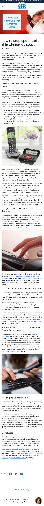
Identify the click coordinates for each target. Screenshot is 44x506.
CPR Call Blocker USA (19, 500)
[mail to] (21, 473)
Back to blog (23, 489)
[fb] (10, 473)
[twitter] (16, 473)
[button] (2, 6)
